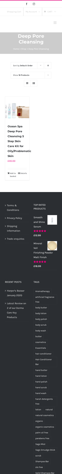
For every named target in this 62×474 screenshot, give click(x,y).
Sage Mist (40, 444)
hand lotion (41, 376)
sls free (39, 467)
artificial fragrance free (44, 299)
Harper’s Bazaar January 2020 (15, 293)
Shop (23, 49)
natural (49, 409)
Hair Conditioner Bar (43, 361)
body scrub (40, 325)
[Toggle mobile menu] (55, 22)
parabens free (42, 438)
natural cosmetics (44, 415)
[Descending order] (48, 65)
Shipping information (13, 228)
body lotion (40, 313)
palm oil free (41, 432)
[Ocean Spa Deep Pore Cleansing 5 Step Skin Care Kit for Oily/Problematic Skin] (17, 109)
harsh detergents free (44, 401)
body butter (41, 307)
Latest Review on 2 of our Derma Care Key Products (16, 310)
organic (39, 421)
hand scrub (41, 387)
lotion (38, 409)
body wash (40, 330)
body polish (41, 319)
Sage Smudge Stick (45, 450)
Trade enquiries (15, 238)
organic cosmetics (44, 427)
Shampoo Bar (42, 461)
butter (38, 336)
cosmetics (40, 342)
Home (16, 49)
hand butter (41, 370)
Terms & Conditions (13, 207)
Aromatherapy (42, 291)
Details (23, 173)
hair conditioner (43, 353)
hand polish (41, 381)
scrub (38, 455)
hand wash (40, 393)
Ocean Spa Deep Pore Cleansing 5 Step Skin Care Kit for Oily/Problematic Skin (19, 141)
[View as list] (34, 83)
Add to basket (13, 174)
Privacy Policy (14, 218)
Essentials (40, 348)
